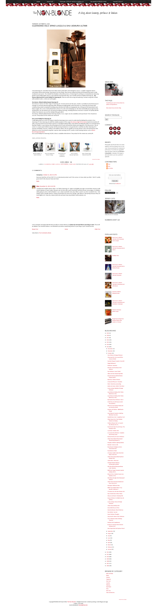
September (110, 531)
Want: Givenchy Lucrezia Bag (114, 384)
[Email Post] (70, 162)
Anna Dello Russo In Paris (113, 507)
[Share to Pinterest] (68, 162)
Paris (107, 588)
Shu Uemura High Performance (78, 122)
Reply (37, 181)
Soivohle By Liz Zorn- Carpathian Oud (116, 417)
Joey (109, 166)
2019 (108, 333)
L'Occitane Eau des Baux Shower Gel (116, 491)
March (109, 544)
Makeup (108, 585)
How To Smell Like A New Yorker (115, 493)
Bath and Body (109, 573)
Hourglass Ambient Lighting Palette (116, 442)
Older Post (97, 229)
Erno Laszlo (55, 164)
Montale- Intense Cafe (113, 444)
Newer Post (35, 229)
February (110, 547)
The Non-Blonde (71, 602)
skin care (72, 164)
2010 (108, 556)
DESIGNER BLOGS (83, 605)
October (110, 353)
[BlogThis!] (63, 162)
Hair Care (108, 581)
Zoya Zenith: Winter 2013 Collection (116, 516)
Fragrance (108, 579)
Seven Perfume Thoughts (113, 514)
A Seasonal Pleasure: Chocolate (115, 381)
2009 (108, 559)
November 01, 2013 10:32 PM (47, 186)
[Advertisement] (115, 50)
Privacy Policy (118, 1)
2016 (108, 340)
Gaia (109, 164)
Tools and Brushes (110, 592)
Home (38, 1)
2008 (108, 561)
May (109, 540)
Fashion (108, 577)
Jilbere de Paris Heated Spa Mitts (115, 373)
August (109, 533)
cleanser (47, 164)
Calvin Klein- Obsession (113, 460)
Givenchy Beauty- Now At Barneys (115, 510)
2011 (108, 554)
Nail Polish (108, 586)
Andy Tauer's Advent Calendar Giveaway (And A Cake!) (118, 248)
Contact (80, 3)
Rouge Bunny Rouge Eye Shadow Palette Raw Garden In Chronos (118, 320)
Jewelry (108, 583)
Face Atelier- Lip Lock (112, 512)
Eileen (37, 186)
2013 (108, 346)
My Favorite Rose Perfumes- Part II (115, 399)
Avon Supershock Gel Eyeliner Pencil (116, 528)
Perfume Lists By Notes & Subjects (72, 1)
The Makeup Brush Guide (98, 1)
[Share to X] (64, 162)
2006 (108, 565)
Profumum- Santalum (112, 365)
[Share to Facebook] (66, 162)
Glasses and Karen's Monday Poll (115, 495)
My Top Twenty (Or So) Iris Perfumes (116, 436)
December (110, 348)
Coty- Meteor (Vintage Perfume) (115, 355)
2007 (108, 563)
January (110, 549)
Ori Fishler (110, 168)
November (110, 351)
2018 (108, 335)
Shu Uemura (64, 164)
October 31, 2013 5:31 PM (50, 175)
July (109, 535)
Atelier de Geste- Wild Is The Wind (116, 386)
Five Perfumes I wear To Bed (114, 371)
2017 (108, 337)
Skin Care (108, 590)
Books (107, 575)
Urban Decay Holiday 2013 (113, 505)
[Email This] (61, 162)
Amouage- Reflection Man (114, 485)
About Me (50, 1)
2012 (108, 552)
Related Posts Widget (96, 159)
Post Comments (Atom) (45, 233)
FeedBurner (118, 183)
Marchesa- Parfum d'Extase (114, 379)
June (109, 538)
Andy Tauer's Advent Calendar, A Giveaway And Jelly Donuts (118, 284)
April (109, 542)
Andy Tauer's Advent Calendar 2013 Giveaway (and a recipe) (118, 239)
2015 (108, 342)
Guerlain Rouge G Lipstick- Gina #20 (116, 361)
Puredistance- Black (112, 450)
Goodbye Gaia (115, 255)
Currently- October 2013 (113, 430)
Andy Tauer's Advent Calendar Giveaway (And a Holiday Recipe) (118, 266)
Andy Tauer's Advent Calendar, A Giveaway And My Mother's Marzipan (118, 302)
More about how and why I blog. (113, 108)
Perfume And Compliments (114, 522)
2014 (108, 344)
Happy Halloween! (112, 363)
